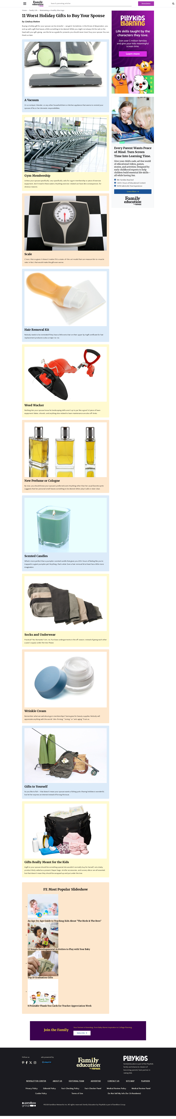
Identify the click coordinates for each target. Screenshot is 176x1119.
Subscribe (81, 1033)
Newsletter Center (36, 1081)
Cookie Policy (41, 1093)
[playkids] (133, 52)
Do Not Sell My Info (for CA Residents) (124, 1093)
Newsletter (146, 4)
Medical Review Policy (116, 1088)
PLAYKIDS (145, 1081)
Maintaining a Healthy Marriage (52, 10)
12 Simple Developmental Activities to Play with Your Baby (59, 949)
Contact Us (113, 1081)
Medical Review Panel (141, 1088)
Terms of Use (77, 1093)
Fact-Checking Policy (70, 1088)
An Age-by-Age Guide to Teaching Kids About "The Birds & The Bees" (64, 921)
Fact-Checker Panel (93, 1088)
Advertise (96, 1081)
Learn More (132, 192)
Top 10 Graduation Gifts (40, 977)
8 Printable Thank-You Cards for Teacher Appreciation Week (60, 1006)
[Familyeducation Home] (88, 1063)
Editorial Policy (49, 1088)
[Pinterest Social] (23, 1062)
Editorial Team (76, 1081)
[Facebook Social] (27, 1062)
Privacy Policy (32, 1088)
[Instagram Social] (35, 1062)
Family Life (33, 10)
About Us (57, 1081)
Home (24, 10)
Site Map (130, 1081)
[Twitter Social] (30, 1062)
